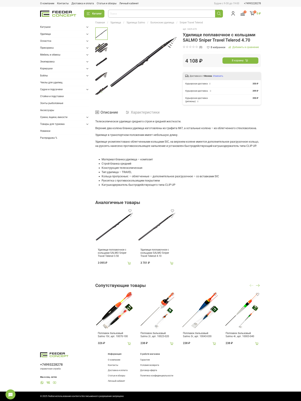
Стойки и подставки (52, 96)
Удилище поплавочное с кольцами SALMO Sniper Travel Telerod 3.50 (112, 252)
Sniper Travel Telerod (191, 22)
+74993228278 (252, 3)
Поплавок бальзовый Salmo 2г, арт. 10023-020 (154, 334)
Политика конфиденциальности (156, 375)
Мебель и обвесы (50, 54)
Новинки (45, 130)
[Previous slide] (115, 62)
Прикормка (47, 47)
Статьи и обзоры (106, 3)
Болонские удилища (162, 22)
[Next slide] (101, 92)
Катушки (45, 26)
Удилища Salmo (136, 22)
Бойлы (44, 75)
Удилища (115, 22)
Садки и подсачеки (51, 89)
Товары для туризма (52, 124)
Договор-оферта (148, 370)
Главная (100, 22)
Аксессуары (47, 110)
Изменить (218, 76)
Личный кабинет (129, 3)
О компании (47, 3)
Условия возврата (149, 365)
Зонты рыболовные (51, 103)
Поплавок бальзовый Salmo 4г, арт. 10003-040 (240, 334)
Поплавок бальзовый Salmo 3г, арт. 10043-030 (197, 334)
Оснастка (45, 40)
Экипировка (47, 61)
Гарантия (145, 359)
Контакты (63, 3)
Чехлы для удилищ (51, 82)
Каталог (97, 13)
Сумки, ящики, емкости (53, 117)
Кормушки (46, 68)
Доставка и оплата (82, 3)
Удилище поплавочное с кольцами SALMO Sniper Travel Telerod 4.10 (154, 252)
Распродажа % (48, 137)
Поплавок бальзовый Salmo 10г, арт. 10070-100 (113, 334)
